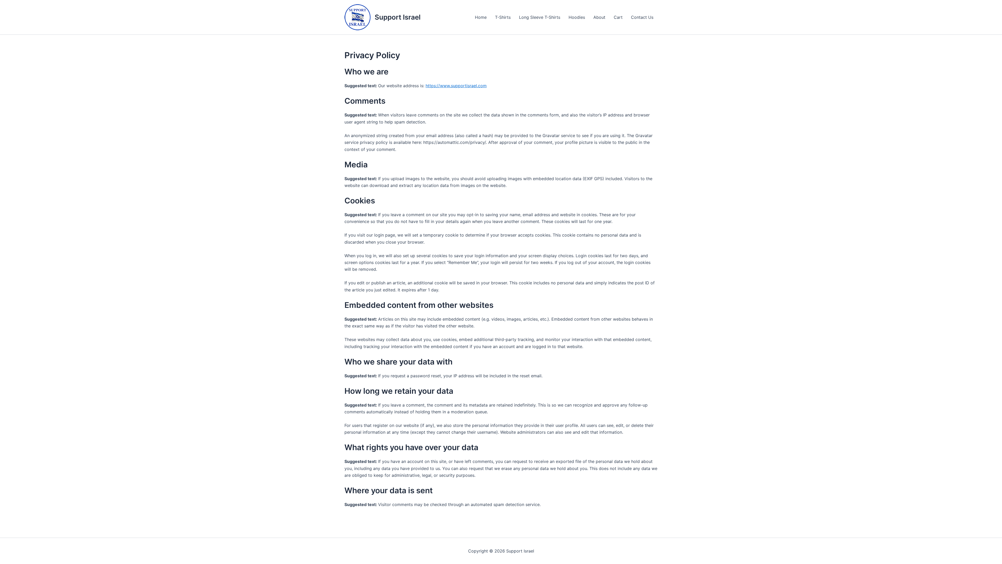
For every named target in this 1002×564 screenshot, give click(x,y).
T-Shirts (503, 17)
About (599, 17)
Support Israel (398, 17)
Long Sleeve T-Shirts (539, 17)
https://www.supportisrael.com (456, 85)
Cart (618, 17)
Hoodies (577, 17)
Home (481, 17)
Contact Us (642, 17)
